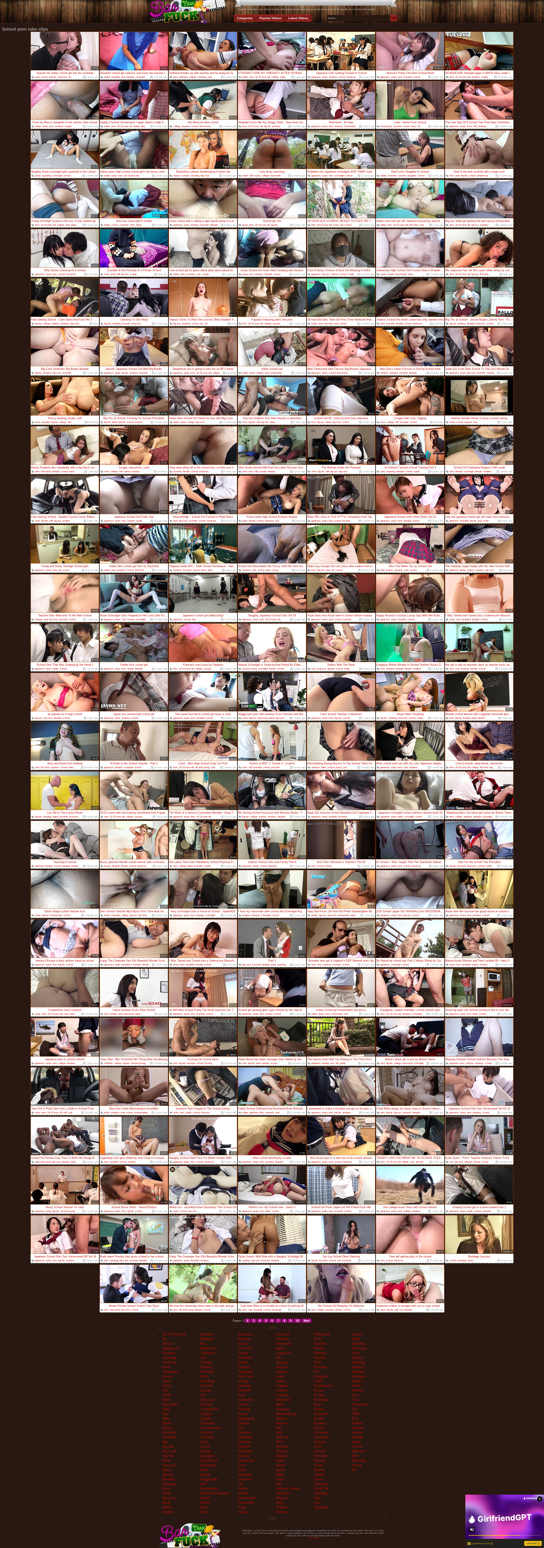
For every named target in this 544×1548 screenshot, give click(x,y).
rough (351, 274)
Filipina (243, 1367)
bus (332, 1063)
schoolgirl (57, 175)
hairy (413, 126)
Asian (167, 1386)
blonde (464, 175)
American (170, 1362)
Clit (202, 1395)
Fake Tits (245, 1348)
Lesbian (282, 1386)
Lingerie (282, 1395)
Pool (317, 1362)
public (139, 520)
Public (318, 1381)
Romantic (321, 1414)
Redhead (321, 1400)
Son (317, 1502)
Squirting (358, 1343)
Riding (319, 1409)
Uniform (358, 1428)
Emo (203, 1507)
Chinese (206, 1386)
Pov (317, 1371)
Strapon (358, 1357)
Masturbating (286, 1414)
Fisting (243, 1381)
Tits (354, 1409)
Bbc (166, 1414)
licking (74, 866)
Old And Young (287, 1488)
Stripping (358, 1362)
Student (357, 1367)
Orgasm (282, 1498)
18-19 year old (262, 77)
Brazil (167, 1493)
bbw (143, 126)
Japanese (283, 1353)
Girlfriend (245, 1437)
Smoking (320, 1493)
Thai (355, 1400)
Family (243, 1353)
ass (277, 520)
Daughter (207, 1456)
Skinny (319, 1474)
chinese (335, 274)
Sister (318, 1465)
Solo (317, 1498)
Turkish (357, 1423)
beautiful (115, 77)
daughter (411, 175)
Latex (280, 1376)
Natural (281, 1451)
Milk (279, 1432)
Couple (205, 1418)
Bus (203, 1343)
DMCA (316, 1538)
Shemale (320, 1456)
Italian (280, 1348)
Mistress (282, 1437)
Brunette (206, 1334)
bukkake (272, 866)
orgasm (468, 422)
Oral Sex (282, 1493)
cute (421, 225)
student (131, 1162)
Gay (241, 1428)
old (341, 225)
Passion (320, 1343)
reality (347, 668)
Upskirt (357, 1432)
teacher (53, 77)
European (245, 1334)
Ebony (205, 1502)
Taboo (356, 1381)
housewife (275, 175)
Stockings (359, 1348)
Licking (281, 1390)
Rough (319, 1418)
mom (469, 126)
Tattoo (356, 1386)
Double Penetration (215, 1493)
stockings (277, 1309)
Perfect (319, 1348)
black (72, 471)
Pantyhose (322, 1334)
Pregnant (321, 1376)
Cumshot (207, 1437)
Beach (167, 1428)
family (256, 866)
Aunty (167, 1395)
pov (202, 323)
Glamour (244, 1442)
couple (484, 77)
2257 (309, 1538)
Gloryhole (245, 1451)
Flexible (244, 1390)
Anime (167, 1376)
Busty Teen (208, 1348)
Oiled (280, 1479)
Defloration (208, 1465)
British (167, 1507)
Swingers (359, 1376)
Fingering (245, 1371)
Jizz (279, 1357)
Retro (318, 1404)
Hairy (242, 1470)
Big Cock (169, 1451)
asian (324, 77)
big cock (205, 175)
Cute (204, 1442)
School (319, 1428)
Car (203, 1357)
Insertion (282, 1339)
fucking (346, 520)
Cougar (206, 1414)
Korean (281, 1371)
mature (176, 175)
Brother (168, 1512)
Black (167, 1470)
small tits (347, 619)
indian (107, 77)
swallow (487, 471)
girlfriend (183, 77)
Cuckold (206, 1432)
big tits (267, 126)
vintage (38, 619)
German (244, 1432)
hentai (328, 866)
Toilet (356, 1414)
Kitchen (282, 1367)
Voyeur (357, 1446)
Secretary (321, 1437)
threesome (205, 126)
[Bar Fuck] (187, 12)
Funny (243, 1414)
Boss (166, 1488)
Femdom (245, 1357)
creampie (140, 77)
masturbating (141, 1112)
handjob (66, 866)
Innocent (282, 1334)
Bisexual (169, 1465)
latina (73, 225)
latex (210, 570)
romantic (190, 274)
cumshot (123, 225)
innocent (205, 1112)
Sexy (318, 1446)
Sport (356, 1339)
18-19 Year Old (174, 1334)
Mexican (282, 1423)
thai (190, 1211)
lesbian (135, 471)
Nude (280, 1460)
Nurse (280, 1465)
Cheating (207, 1381)
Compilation (209, 1409)
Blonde (168, 1474)
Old (278, 1484)
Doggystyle (208, 1479)
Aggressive (171, 1348)
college (192, 77)
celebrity (108, 1063)
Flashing (244, 1386)
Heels (242, 1488)
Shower (320, 1460)
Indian (243, 1512)
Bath (166, 1409)
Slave (318, 1479)
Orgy (279, 1502)
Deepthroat (208, 1460)
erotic (336, 225)
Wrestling (359, 1460)
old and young (249, 668)
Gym (241, 1465)
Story (356, 1353)
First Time (245, 1376)
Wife (355, 1456)
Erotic (204, 1512)
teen (175, 77)
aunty (258, 175)
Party (318, 1339)
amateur (333, 77)
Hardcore (245, 1479)
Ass (165, 1390)
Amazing (169, 1357)
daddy (136, 126)
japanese (316, 77)
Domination (209, 1488)
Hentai (243, 1493)
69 (354, 1470)
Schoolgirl (321, 1432)
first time (413, 225)
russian (185, 175)
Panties (282, 1512)
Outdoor (282, 1507)
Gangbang (246, 1418)
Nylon (280, 1470)
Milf (278, 1428)
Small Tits (321, 1488)
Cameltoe (207, 1353)
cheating (201, 77)
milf (475, 126)
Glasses (244, 1446)
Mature (281, 1418)
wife (251, 175)
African (168, 1343)
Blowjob (169, 1479)
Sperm (357, 1334)
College (206, 1404)
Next (306, 1320)
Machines (283, 1400)
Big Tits (168, 1456)
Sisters (319, 1470)
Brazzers (169, 1498)
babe (410, 274)
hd (69, 77)
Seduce (320, 1442)
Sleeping (320, 1484)
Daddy (205, 1451)
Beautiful (169, 1432)
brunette (408, 77)
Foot (241, 1395)
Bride (167, 1502)
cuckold (402, 175)
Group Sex (246, 1460)
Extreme (244, 1339)
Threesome (360, 1404)
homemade (350, 126)
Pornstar (320, 1367)
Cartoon (206, 1362)
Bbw (166, 1418)
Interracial (283, 1343)
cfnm (132, 225)
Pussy (318, 1390)
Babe (167, 1400)
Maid (279, 1404)
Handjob (244, 1474)
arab (112, 274)
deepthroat (482, 175)
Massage (283, 1409)
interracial (46, 471)
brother (269, 1014)
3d (164, 1339)
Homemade (247, 1498)
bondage (462, 1260)
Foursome (246, 1400)
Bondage (169, 1484)
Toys (355, 1418)
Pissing (319, 1357)
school (44, 77)
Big (165, 1442)
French (243, 1404)
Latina (280, 1381)
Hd (240, 1484)
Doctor (205, 1474)
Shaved (320, 1451)
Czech (205, 1446)
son (451, 1162)
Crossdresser (210, 1428)
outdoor (55, 323)
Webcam (358, 1451)
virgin (282, 77)
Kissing (281, 1362)
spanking (46, 175)
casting (490, 373)
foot (475, 422)
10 (297, 1320)
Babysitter (170, 1404)
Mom (279, 1442)
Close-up (207, 1400)
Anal (166, 1367)
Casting (206, 1367)
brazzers (136, 323)
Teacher (358, 1390)
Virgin (356, 1442)
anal (37, 77)
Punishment (323, 1386)
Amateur (169, 1353)
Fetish (243, 1362)
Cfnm (204, 1376)
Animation (170, 1371)
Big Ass (168, 1446)
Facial (243, 1343)
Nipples (282, 1456)
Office (280, 1474)
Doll (203, 1484)
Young (356, 1465)
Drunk (205, 1498)
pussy (275, 570)
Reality (319, 1395)
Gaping (243, 1423)
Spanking (321, 1507)
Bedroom (169, 1437)
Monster (282, 1446)
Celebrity (207, 1371)
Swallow (358, 1371)
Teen (355, 1395)
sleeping (114, 1260)
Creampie (207, 1423)
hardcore (62, 77)
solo (254, 570)
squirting (281, 964)
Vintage (357, 1437)
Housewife (246, 1502)
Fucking (244, 1409)
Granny (243, 1456)
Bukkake (207, 1339)
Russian (320, 1423)
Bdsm (167, 1423)
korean (131, 619)
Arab (166, 1381)
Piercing (320, 1353)
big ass (475, 225)
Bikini (167, 1460)
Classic (206, 1390)
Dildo (204, 1470)
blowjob (130, 77)
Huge (242, 1507)
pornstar (275, 767)
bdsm (139, 225)
